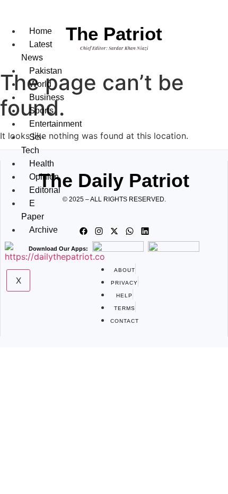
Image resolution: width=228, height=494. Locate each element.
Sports (41, 110)
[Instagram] (98, 231)
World (40, 84)
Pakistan (45, 70)
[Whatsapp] (129, 231)
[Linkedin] (145, 231)
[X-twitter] (114, 231)
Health (41, 163)
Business (46, 97)
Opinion (44, 176)
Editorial (44, 190)
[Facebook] (83, 231)
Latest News (36, 51)
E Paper (32, 210)
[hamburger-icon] (34, 20)
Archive (43, 229)
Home (40, 31)
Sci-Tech (32, 144)
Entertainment (55, 123)
